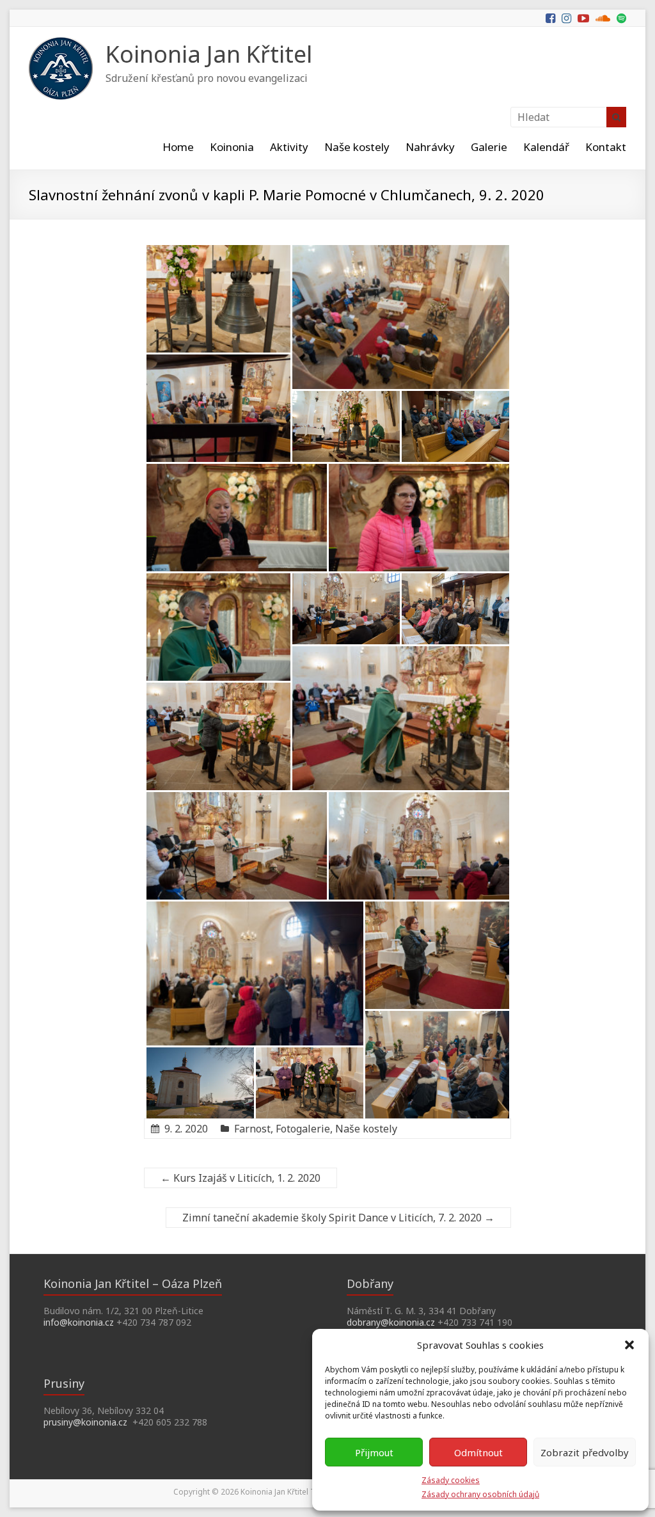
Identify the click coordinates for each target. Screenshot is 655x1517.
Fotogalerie (303, 1129)
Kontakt (605, 146)
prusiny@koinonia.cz (85, 1422)
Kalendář (546, 146)
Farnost (252, 1129)
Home (178, 146)
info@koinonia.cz (78, 1322)
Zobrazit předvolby (585, 1452)
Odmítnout (478, 1452)
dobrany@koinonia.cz (391, 1322)
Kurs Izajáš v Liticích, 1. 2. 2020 (240, 1178)
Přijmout (374, 1452)
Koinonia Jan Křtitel (209, 54)
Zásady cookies (451, 1480)
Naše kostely (357, 146)
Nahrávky (430, 146)
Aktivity (289, 146)
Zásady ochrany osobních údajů (480, 1494)
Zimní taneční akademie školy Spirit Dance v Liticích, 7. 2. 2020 (338, 1218)
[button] (629, 1344)
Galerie (489, 146)
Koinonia (232, 146)
